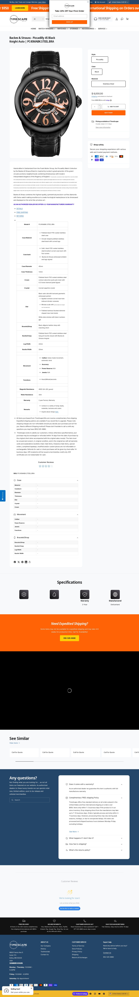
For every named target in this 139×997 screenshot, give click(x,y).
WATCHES (61, 29)
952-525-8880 (69, 638)
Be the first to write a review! (69, 908)
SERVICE (101, 29)
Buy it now (108, 113)
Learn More (41, 2)
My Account (101, 2)
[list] (69, 598)
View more (13, 743)
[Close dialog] (88, 2)
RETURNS (20, 216)
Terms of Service (78, 946)
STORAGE (74, 29)
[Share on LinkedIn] (26, 562)
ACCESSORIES (88, 29)
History (43, 949)
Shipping (94, 96)
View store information (103, 127)
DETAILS (19, 209)
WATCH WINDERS (45, 29)
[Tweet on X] (18, 562)
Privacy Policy (77, 952)
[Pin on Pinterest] (22, 562)
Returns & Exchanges (79, 957)
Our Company (46, 946)
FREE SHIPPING (22, 212)
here (57, 412)
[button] (127, 19)
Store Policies (77, 949)
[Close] (31, 988)
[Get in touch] (122, 19)
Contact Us (45, 955)
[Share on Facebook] (15, 562)
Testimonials (45, 952)
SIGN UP (69, 22)
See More (73, 832)
